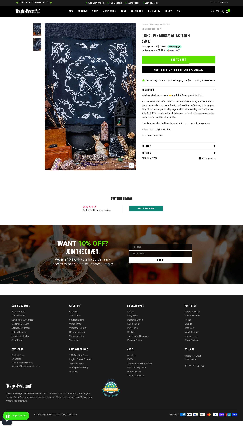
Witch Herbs (75, 324)
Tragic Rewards (77, 363)
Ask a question (208, 158)
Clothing (82, 11)
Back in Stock (18, 311)
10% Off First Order (78, 355)
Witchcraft (137, 11)
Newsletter (190, 359)
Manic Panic (133, 324)
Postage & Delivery (78, 367)
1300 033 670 (26, 362)
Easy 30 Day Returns (206, 80)
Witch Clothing (192, 332)
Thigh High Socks (20, 336)
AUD (212, 3)
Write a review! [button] (146, 208)
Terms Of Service (135, 375)
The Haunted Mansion (138, 336)
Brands (168, 11)
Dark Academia (192, 315)
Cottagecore (191, 336)
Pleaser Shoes (134, 340)
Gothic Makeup (19, 315)
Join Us (160, 260)
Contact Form (18, 355)
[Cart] (227, 11)
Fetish (188, 319)
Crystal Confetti (77, 332)
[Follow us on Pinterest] (194, 366)
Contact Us (223, 3)
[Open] (7, 420)
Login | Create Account (80, 359)
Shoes (95, 11)
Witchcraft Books (77, 328)
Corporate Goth (192, 311)
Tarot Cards (75, 315)
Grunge (188, 324)
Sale (179, 11)
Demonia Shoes (135, 319)
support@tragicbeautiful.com (26, 366)
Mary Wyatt (132, 315)
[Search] (213, 11)
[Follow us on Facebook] (186, 366)
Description (148, 90)
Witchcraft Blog (76, 336)
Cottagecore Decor (21, 328)
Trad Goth (189, 328)
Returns (146, 153)
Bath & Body (154, 11)
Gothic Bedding (19, 332)
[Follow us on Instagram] (190, 366)
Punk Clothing (192, 340)
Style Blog (17, 340)
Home (123, 11)
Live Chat (16, 359)
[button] (178, 50)
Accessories (109, 11)
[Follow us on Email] (203, 366)
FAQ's (130, 359)
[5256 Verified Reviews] (108, 380)
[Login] (222, 11)
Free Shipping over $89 (181, 80)
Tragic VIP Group (193, 355)
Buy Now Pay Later (136, 367)
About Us (131, 355)
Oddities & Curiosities (22, 319)
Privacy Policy (134, 371)
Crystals (73, 311)
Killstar (130, 311)
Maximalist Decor (20, 324)
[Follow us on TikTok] (198, 366)
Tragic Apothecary (151, 29)
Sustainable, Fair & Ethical (139, 363)
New (71, 11)
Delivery (146, 146)
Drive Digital (72, 414)
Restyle (131, 332)
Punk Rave (132, 328)
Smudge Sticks (76, 319)
